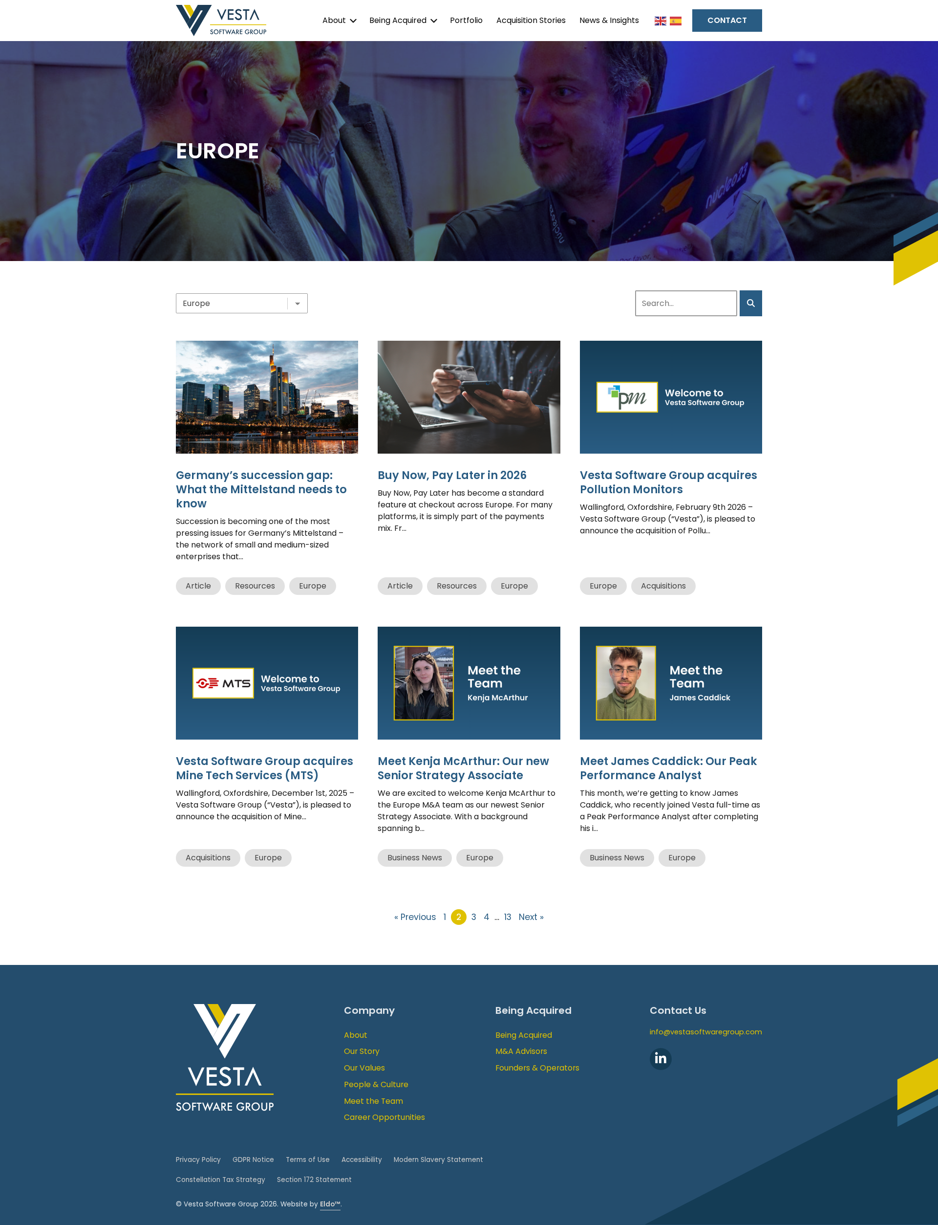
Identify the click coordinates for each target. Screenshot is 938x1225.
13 (508, 917)
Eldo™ (330, 1204)
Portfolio (466, 20)
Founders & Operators (537, 1067)
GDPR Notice (253, 1159)
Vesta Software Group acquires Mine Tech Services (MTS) (264, 768)
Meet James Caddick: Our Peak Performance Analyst (668, 768)
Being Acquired (397, 20)
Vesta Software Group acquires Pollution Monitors (668, 482)
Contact (727, 20)
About (334, 20)
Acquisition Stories (531, 20)
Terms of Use (308, 1159)
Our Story (362, 1051)
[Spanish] (676, 20)
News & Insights (609, 20)
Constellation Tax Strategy (220, 1179)
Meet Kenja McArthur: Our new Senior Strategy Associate (463, 768)
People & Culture (376, 1084)
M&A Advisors (521, 1051)
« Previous (415, 917)
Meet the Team (373, 1101)
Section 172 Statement (314, 1179)
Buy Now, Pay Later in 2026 (452, 475)
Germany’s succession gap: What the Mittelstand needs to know (261, 489)
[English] (661, 20)
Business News (414, 857)
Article (198, 585)
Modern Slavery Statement (438, 1159)
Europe (312, 585)
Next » (531, 917)
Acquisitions (663, 585)
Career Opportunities (384, 1117)
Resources (255, 585)
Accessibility (361, 1159)
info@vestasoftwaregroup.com (706, 1032)
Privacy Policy (198, 1159)
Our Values (364, 1067)
